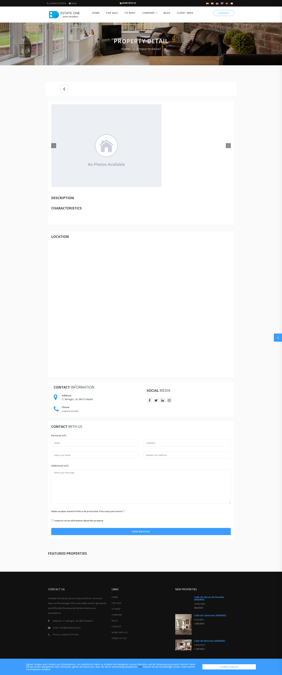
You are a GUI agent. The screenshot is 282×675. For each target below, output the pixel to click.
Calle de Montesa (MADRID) (209, 640)
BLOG (167, 12)
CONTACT (224, 13)
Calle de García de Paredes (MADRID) (209, 598)
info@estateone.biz (70, 627)
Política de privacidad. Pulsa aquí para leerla (98, 511)
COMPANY (117, 614)
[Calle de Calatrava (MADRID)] (183, 624)
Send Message (141, 531)
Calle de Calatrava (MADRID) (210, 615)
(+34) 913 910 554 (57, 3)
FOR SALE (112, 12)
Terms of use (119, 638)
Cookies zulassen (229, 666)
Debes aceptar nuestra (86, 511)
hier (140, 666)
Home (96, 12)
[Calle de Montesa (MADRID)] (183, 645)
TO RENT (130, 12)
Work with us (120, 632)
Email (74, 3)
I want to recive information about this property (78, 520)
